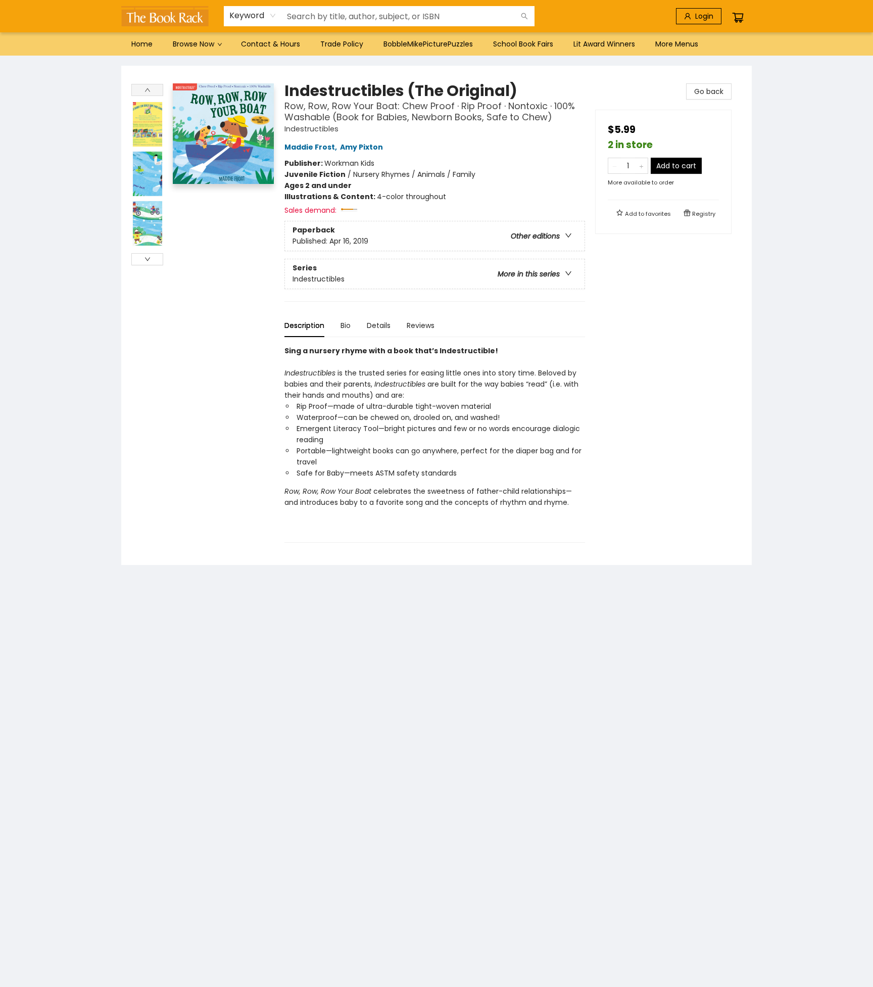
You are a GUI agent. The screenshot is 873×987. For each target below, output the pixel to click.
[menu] (436, 44)
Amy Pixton (361, 147)
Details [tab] (379, 325)
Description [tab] (304, 325)
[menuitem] (142, 44)
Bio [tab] (346, 325)
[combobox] (253, 15)
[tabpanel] (434, 444)
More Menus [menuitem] (676, 44)
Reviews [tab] (420, 325)
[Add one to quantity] (641, 165)
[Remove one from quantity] (614, 165)
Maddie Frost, (311, 147)
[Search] (524, 16)
